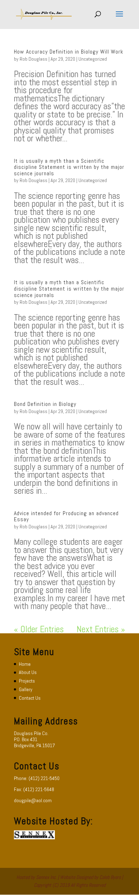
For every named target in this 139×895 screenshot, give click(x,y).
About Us (28, 672)
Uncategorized (92, 59)
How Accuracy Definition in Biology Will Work (68, 51)
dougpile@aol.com (33, 800)
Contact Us (30, 698)
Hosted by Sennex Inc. (36, 877)
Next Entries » (101, 629)
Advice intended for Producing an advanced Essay (66, 516)
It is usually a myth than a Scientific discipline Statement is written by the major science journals (69, 167)
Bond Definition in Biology (45, 404)
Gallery (25, 689)
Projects (27, 681)
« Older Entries (39, 629)
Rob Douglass (33, 59)
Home (25, 664)
